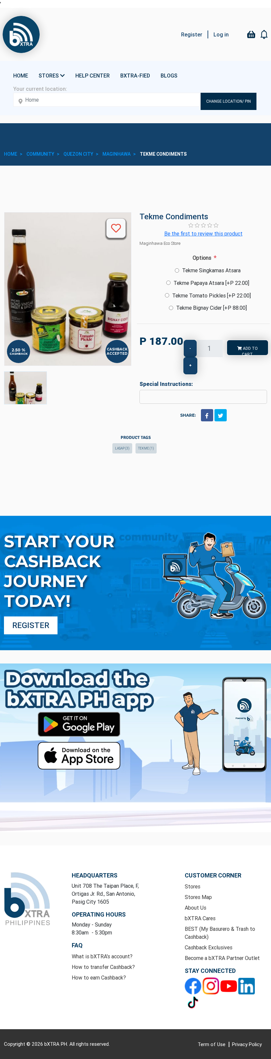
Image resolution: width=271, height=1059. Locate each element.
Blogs (169, 75)
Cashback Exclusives (208, 947)
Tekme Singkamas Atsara (211, 270)
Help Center (92, 75)
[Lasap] (25, 387)
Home (20, 75)
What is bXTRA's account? (102, 956)
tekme (146, 448)
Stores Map (198, 897)
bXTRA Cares (200, 918)
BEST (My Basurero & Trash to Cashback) (220, 933)
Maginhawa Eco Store (159, 243)
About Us (195, 907)
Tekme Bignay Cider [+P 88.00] (211, 307)
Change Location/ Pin (228, 101)
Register (191, 34)
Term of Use (212, 1044)
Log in (221, 34)
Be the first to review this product (203, 233)
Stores (192, 886)
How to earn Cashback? (99, 977)
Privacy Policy (247, 1044)
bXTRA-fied (135, 75)
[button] (264, 34)
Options (202, 257)
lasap (122, 448)
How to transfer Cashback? (103, 967)
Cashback (19, 353)
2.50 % (18, 350)
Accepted (117, 353)
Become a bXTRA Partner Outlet (222, 958)
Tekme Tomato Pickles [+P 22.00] (211, 295)
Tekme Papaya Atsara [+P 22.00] (211, 283)
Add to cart (250, 350)
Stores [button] (49, 75)
